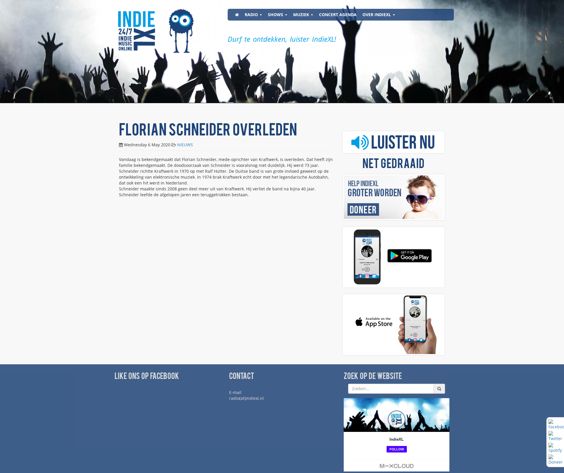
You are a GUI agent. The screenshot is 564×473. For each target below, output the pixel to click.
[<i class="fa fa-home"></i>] (237, 15)
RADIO (252, 14)
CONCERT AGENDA (338, 14)
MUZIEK (301, 14)
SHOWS (276, 14)
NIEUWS (185, 144)
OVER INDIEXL (377, 14)
